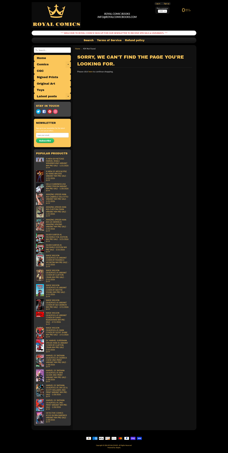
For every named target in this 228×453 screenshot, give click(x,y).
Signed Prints (47, 77)
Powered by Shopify (114, 447)
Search (89, 40)
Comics (54, 65)
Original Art (46, 83)
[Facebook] (44, 111)
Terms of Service (109, 40)
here (90, 71)
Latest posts (54, 97)
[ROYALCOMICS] (56, 15)
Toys (40, 90)
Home (41, 58)
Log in (158, 3)
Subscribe (45, 141)
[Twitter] (38, 111)
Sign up (166, 3)
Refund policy (134, 40)
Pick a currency (162, 8)
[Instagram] (55, 111)
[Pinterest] (49, 111)
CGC (40, 70)
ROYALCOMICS (113, 445)
